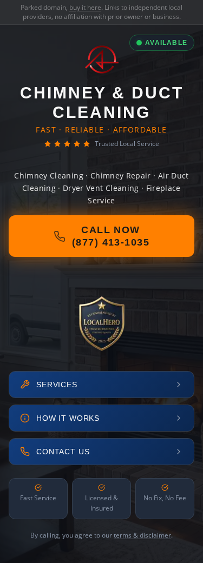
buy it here (85, 7)
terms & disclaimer (142, 535)
